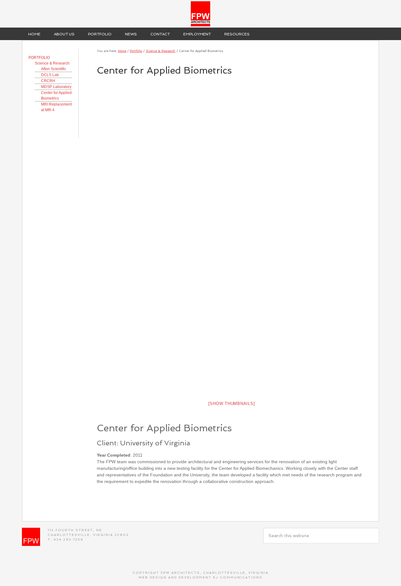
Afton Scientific (53, 69)
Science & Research (52, 63)
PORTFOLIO (39, 57)
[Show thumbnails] (231, 403)
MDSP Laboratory (56, 87)
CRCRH (48, 81)
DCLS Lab (50, 75)
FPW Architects (200, 14)
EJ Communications (238, 577)
